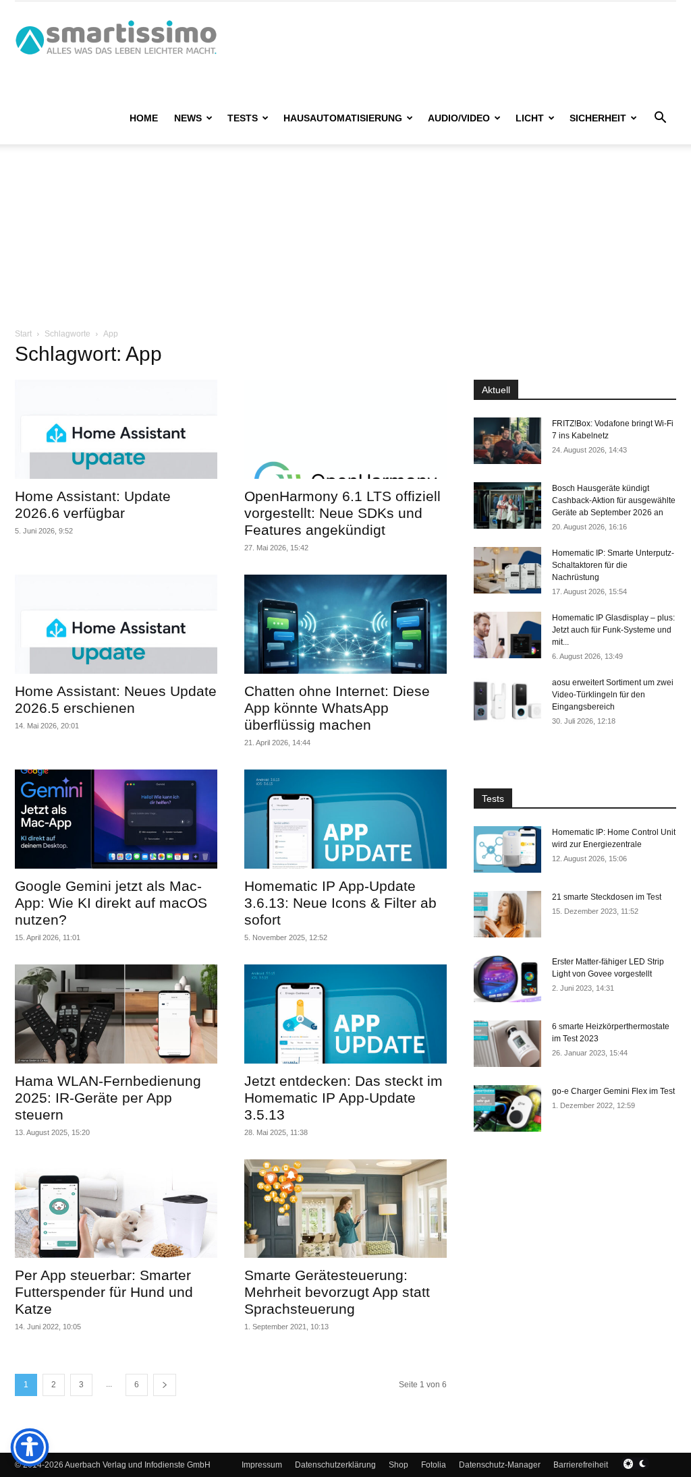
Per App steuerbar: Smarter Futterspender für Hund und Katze (104, 1291)
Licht (530, 118)
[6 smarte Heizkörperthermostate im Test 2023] (507, 1043)
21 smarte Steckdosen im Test (606, 897)
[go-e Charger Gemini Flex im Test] (507, 1108)
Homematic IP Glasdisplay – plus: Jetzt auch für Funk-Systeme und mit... (613, 630)
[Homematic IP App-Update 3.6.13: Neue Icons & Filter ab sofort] (345, 819)
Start (23, 334)
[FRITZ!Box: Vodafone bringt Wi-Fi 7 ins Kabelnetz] (507, 440)
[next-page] (164, 1385)
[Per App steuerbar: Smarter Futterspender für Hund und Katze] (116, 1208)
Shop (398, 1465)
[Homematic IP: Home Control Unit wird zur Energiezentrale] (507, 849)
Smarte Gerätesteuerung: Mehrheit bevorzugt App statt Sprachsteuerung (337, 1291)
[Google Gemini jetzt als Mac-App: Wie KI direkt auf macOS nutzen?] (116, 819)
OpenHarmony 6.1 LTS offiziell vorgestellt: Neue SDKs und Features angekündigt (342, 513)
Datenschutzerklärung (335, 1465)
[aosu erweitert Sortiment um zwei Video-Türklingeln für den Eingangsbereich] (507, 699)
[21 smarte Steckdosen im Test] (507, 914)
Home (144, 118)
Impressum (262, 1465)
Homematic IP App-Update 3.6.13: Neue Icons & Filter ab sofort (340, 902)
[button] (660, 119)
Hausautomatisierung (342, 118)
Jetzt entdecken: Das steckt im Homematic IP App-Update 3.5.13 (343, 1097)
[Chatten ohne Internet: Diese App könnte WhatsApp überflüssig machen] (345, 624)
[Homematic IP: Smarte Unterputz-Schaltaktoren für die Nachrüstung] (507, 570)
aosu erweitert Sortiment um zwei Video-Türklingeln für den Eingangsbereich (612, 695)
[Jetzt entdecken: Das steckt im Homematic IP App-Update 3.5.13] (345, 1014)
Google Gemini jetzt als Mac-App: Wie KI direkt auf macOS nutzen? (111, 902)
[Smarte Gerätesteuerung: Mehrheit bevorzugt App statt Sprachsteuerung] (345, 1208)
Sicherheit (598, 118)
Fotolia (433, 1465)
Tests (242, 118)
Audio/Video (459, 118)
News (188, 118)
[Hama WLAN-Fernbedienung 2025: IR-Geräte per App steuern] (116, 1014)
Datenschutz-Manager (500, 1465)
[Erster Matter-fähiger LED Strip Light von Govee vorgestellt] (507, 979)
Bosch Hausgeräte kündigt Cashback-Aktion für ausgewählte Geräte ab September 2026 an (613, 500)
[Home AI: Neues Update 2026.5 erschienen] (116, 624)
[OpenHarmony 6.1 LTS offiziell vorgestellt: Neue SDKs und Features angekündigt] (345, 429)
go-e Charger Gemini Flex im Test (613, 1091)
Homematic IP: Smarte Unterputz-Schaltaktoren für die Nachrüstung (613, 565)
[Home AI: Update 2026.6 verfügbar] (116, 429)
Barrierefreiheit (580, 1465)
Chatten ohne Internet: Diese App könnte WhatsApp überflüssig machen (337, 707)
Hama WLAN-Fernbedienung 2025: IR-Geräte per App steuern (108, 1097)
